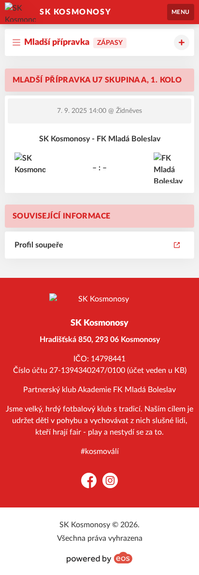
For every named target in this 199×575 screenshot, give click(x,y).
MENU (180, 12)
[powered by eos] (99, 557)
